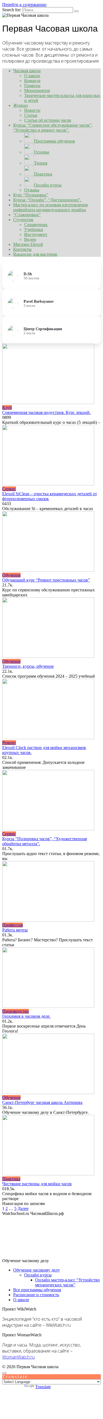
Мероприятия (37, 90)
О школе (32, 75)
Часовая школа (27, 70)
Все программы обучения (37, 1289)
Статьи (30, 115)
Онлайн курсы (38, 1275)
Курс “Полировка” (30, 195)
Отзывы (31, 190)
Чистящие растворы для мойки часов (37, 1183)
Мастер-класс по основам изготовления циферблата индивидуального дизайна (50, 207)
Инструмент (35, 234)
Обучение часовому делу (36, 1270)
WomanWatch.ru (18, 1357)
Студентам (23, 219)
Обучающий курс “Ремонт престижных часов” (46, 580)
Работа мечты (15, 930)
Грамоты (32, 85)
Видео (30, 239)
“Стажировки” (27, 214)
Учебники (33, 229)
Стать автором (87, 1366)
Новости (32, 110)
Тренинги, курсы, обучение (28, 666)
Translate (43, 1386)
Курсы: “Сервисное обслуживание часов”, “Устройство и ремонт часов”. (53, 127)
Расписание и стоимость (36, 1294)
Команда (32, 80)
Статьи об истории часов (47, 120)
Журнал (20, 105)
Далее (23, 1208)
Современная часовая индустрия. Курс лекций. (46, 412)
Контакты (22, 249)
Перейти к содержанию (24, 4)
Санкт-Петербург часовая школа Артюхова (42, 1102)
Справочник (36, 224)
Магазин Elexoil (28, 244)
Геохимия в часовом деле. (26, 1016)
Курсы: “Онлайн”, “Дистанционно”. (47, 199)
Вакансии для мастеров (35, 254)
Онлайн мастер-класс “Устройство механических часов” (67, 1282)
